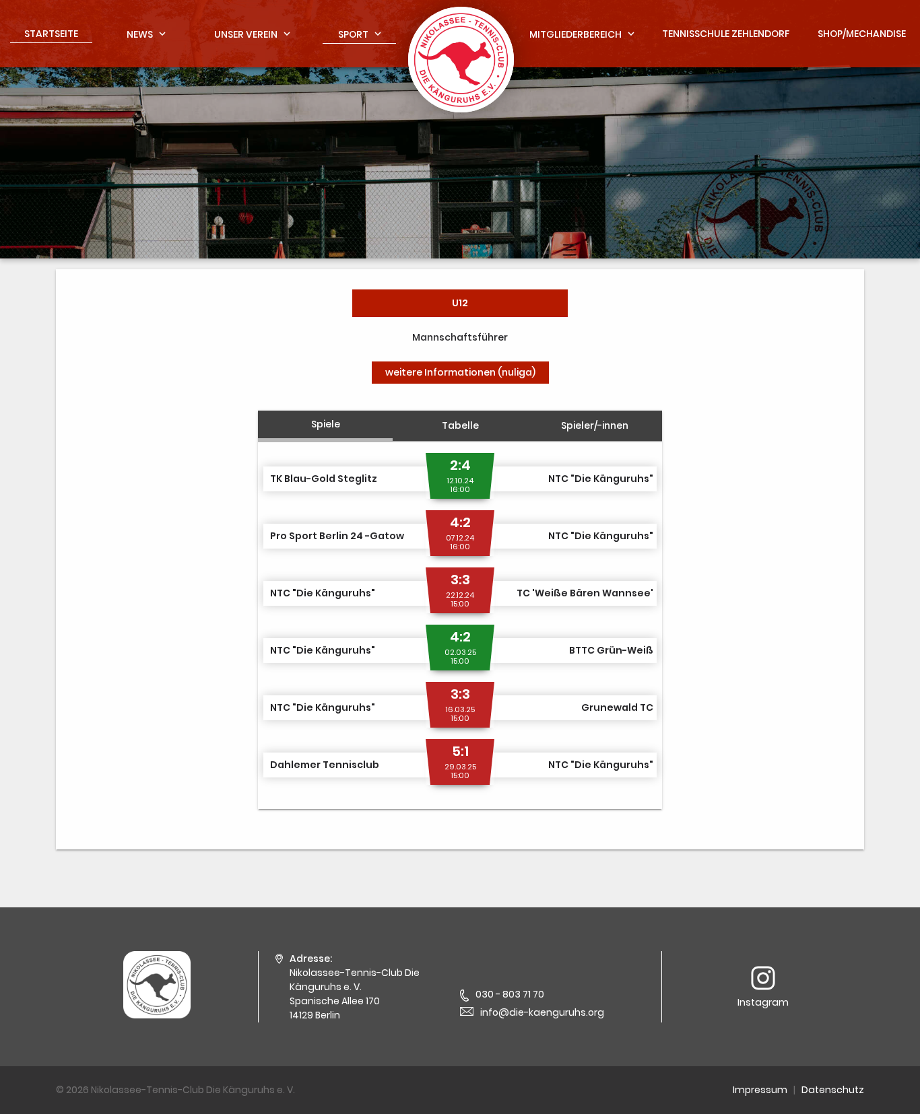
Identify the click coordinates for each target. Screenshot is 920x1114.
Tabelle (460, 425)
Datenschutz (832, 1089)
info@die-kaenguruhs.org (542, 1012)
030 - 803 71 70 (509, 994)
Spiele (325, 424)
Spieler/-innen (594, 425)
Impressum (760, 1089)
